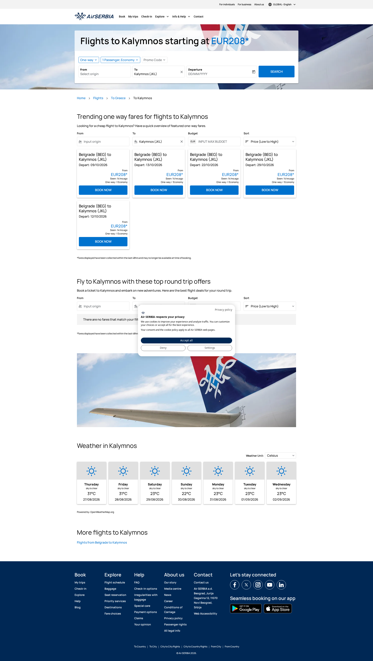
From (83, 69)
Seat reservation (115, 595)
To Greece (118, 98)
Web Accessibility (205, 613)
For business (244, 4)
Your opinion (142, 624)
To (136, 69)
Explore (162, 16)
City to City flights (170, 646)
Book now (103, 190)
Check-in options (145, 588)
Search (276, 71)
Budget (193, 133)
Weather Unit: (255, 455)
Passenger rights (175, 624)
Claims (138, 618)
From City (216, 646)
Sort (246, 133)
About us (259, 4)
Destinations (113, 607)
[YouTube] (269, 584)
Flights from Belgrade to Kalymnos (102, 542)
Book (122, 16)
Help (78, 601)
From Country (232, 646)
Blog (78, 607)
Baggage (110, 588)
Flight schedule (115, 582)
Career (168, 601)
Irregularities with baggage (146, 597)
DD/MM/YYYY (197, 74)
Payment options (145, 612)
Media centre (172, 588)
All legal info (172, 630)
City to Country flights (195, 646)
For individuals (227, 4)
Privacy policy (173, 618)
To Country (140, 646)
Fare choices (113, 613)
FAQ (136, 582)
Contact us (201, 582)
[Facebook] (234, 584)
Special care (142, 606)
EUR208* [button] (230, 41)
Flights (98, 98)
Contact (198, 16)
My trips (133, 16)
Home (81, 98)
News (167, 595)
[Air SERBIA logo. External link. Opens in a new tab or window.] (143, 313)
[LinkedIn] (281, 584)
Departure (195, 69)
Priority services (115, 601)
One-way (86, 60)
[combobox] (104, 74)
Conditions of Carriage (173, 609)
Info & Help (181, 16)
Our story (170, 582)
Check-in (146, 16)
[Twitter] (246, 584)
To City (153, 646)
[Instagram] (258, 584)
